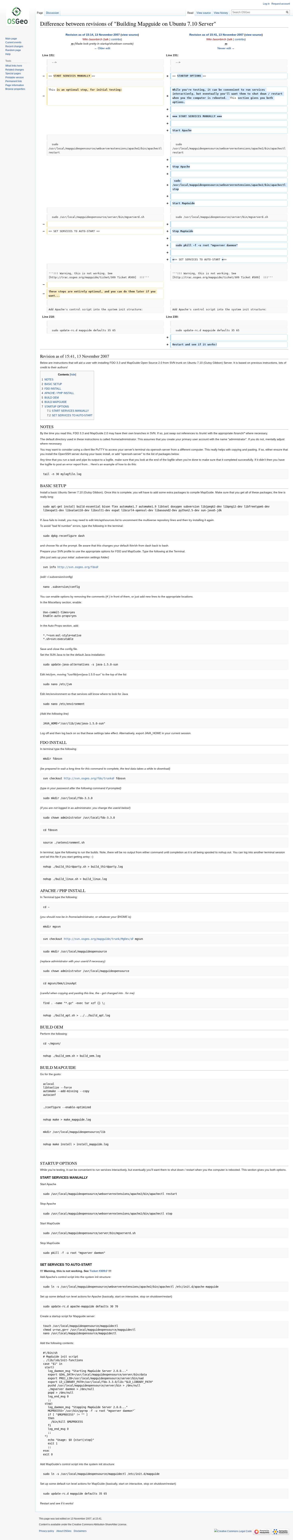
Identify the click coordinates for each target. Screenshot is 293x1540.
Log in (266, 3)
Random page (13, 50)
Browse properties (15, 89)
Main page (11, 38)
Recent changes (14, 46)
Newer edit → (226, 48)
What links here (13, 65)
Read (190, 12)
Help (8, 54)
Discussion (52, 12)
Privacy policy (46, 1531)
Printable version (14, 77)
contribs (116, 39)
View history (221, 12)
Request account (280, 3)
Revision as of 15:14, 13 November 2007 (93, 34)
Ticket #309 (97, 1271)
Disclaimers (80, 1531)
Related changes (14, 69)
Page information (14, 85)
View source (204, 12)
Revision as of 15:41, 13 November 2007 (216, 34)
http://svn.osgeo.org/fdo (76, 567)
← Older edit (102, 48)
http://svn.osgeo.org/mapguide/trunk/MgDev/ (97, 938)
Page (40, 12)
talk (106, 39)
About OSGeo (63, 1531)
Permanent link (13, 81)
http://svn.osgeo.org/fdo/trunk (88, 778)
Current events (13, 42)
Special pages (13, 73)
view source (130, 34)
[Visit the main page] (17, 16)
